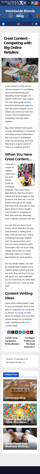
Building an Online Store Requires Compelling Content (18, 422)
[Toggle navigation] (18, 23)
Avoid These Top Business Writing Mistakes (12, 341)
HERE (21, 313)
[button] (33, 24)
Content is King (15, 397)
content (27, 102)
